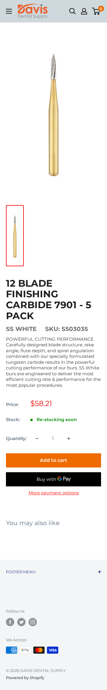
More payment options (54, 493)
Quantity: (16, 438)
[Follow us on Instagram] (33, 622)
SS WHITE (21, 328)
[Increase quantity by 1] (68, 438)
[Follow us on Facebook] (10, 622)
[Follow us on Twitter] (21, 622)
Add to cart (53, 460)
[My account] (84, 11)
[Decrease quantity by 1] (37, 438)
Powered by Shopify (25, 677)
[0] (96, 11)
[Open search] (72, 11)
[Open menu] (9, 11)
